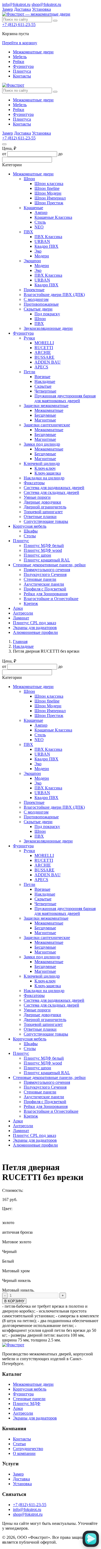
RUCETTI (43, 347)
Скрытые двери (38, 309)
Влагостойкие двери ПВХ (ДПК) (54, 294)
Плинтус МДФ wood (43, 550)
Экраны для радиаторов (35, 627)
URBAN (42, 241)
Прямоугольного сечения (47, 569)
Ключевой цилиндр (42, 463)
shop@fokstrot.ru (46, 4)
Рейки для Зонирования (46, 593)
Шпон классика (48, 183)
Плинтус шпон (37, 555)
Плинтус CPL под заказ (34, 622)
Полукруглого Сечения (45, 574)
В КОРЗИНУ (14, 1301)
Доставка (22, 9)
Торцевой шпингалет (43, 511)
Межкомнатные (48, 410)
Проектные (34, 289)
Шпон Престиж (48, 203)
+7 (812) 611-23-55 (19, 24)
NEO (39, 227)
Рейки (18, 61)
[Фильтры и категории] (4, 144)
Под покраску (47, 314)
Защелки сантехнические (47, 425)
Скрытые (42, 386)
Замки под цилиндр (42, 444)
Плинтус (21, 540)
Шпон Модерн (47, 193)
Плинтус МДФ (26, 1403)
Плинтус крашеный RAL (47, 560)
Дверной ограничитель (45, 507)
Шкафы (31, 531)
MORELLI (44, 343)
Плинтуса (22, 71)
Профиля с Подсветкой (45, 589)
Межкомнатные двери (33, 52)
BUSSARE (44, 357)
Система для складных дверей (51, 492)
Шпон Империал (50, 198)
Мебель (20, 56)
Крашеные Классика (53, 217)
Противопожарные (41, 304)
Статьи (19, 1443)
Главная (20, 641)
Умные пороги (37, 497)
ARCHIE (42, 352)
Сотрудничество (28, 1448)
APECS (41, 367)
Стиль (40, 222)
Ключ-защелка (47, 473)
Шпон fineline (47, 188)
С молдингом (36, 299)
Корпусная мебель (29, 526)
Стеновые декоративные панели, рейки (49, 565)
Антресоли (23, 613)
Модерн (41, 256)
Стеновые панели (40, 579)
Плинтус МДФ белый (44, 545)
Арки (18, 608)
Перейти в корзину (19, 42)
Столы (30, 536)
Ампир (40, 212)
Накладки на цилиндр (44, 478)
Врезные (42, 376)
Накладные (44, 381)
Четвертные (45, 391)
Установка (41, 9)
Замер (7, 9)
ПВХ (28, 232)
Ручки (29, 338)
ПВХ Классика (48, 236)
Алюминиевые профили (35, 632)
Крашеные (33, 207)
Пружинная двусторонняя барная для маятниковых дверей (65, 398)
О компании (24, 1453)
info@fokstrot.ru (16, 4)
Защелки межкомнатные (46, 405)
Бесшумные (45, 415)
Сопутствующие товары (46, 521)
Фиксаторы (34, 482)
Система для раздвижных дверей (54, 487)
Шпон (29, 178)
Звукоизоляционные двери (48, 328)
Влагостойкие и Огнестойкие (51, 598)
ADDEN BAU (47, 362)
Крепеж (31, 603)
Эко (37, 251)
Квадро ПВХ (46, 246)
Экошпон (32, 260)
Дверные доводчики (42, 502)
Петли (29, 371)
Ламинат (21, 618)
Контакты (22, 76)
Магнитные (45, 420)
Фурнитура (23, 66)
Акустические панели (44, 584)
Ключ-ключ (44, 468)
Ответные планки (40, 516)
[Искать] (55, 20)
